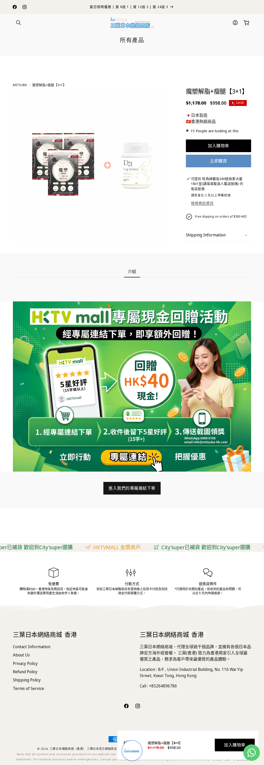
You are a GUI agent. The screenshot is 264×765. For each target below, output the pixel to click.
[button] (18, 22)
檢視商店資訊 (202, 203)
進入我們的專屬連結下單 (132, 488)
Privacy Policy (25, 663)
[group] (132, 386)
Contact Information (31, 646)
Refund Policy (25, 671)
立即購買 (218, 160)
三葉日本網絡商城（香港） (68, 749)
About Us (21, 655)
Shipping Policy (27, 680)
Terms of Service (28, 688)
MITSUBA (20, 85)
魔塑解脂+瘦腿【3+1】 (49, 85)
